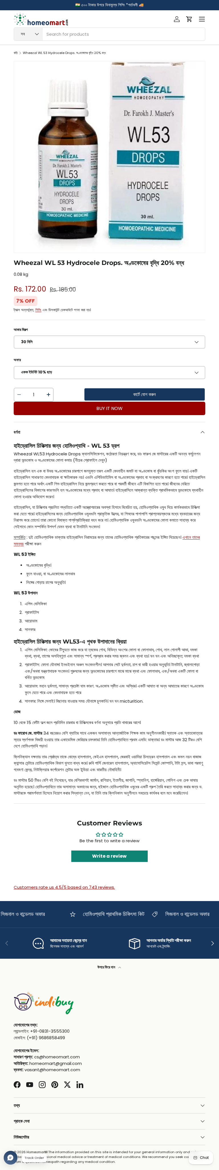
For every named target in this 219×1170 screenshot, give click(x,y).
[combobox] (109, 34)
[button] (189, 19)
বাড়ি (16, 53)
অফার (17, 360)
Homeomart (36, 1152)
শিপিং (38, 310)
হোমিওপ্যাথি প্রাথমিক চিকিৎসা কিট (106, 914)
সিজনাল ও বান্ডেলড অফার (180, 914)
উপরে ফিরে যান (107, 967)
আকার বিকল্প (21, 329)
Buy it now (109, 408)
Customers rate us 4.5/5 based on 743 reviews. (64, 887)
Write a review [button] (109, 856)
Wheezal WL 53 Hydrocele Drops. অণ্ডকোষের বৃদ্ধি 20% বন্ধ (64, 53)
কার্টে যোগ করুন (144, 394)
